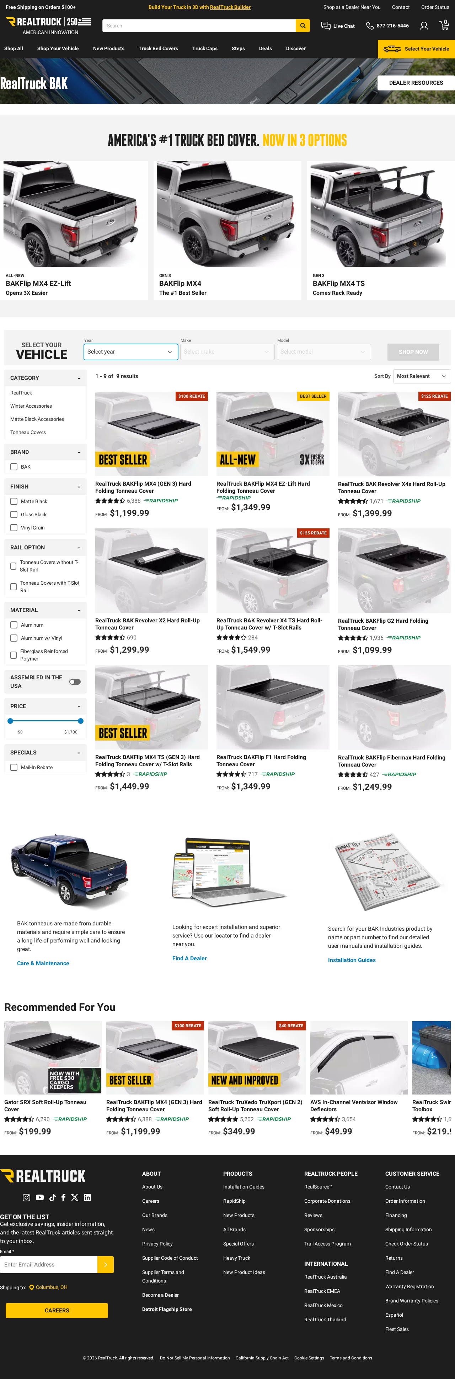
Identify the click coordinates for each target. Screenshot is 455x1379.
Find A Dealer (189, 958)
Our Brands (154, 1215)
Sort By (382, 376)
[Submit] (105, 1264)
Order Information (405, 1201)
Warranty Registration (409, 1286)
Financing (396, 1215)
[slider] (10, 721)
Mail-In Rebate (37, 767)
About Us (152, 1187)
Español (394, 1315)
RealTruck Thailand (325, 1319)
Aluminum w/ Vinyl (41, 638)
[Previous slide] (11, 1079)
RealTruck (21, 393)
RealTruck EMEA (322, 1291)
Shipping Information (408, 1229)
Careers (150, 1201)
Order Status (435, 7)
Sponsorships (319, 1229)
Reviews (313, 1215)
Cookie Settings (309, 1358)
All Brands (234, 1229)
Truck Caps (205, 48)
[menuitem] (13, 49)
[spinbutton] (20, 732)
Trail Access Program (327, 1244)
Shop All (13, 48)
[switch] (45, 681)
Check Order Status (406, 1244)
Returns (394, 1258)
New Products (108, 48)
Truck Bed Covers (158, 48)
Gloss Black (34, 514)
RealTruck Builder (230, 7)
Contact (401, 7)
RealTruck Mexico (323, 1305)
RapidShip (234, 1201)
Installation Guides (352, 960)
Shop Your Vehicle (58, 48)
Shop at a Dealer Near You (352, 7)
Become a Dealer (160, 1295)
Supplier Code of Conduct (170, 1258)
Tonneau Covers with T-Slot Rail (50, 586)
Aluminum (32, 625)
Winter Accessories (31, 406)
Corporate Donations (327, 1201)
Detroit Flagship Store (167, 1309)
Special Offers (238, 1244)
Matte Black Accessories (37, 419)
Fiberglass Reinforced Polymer (44, 655)
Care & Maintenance (43, 963)
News (148, 1229)
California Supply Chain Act (262, 1358)
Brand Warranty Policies (411, 1301)
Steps (238, 48)
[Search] (303, 25)
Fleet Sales (397, 1329)
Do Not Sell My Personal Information (195, 1358)
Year (88, 340)
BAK (26, 467)
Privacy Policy (157, 1244)
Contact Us (397, 1187)
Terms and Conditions (351, 1358)
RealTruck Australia (325, 1277)
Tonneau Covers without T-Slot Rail (49, 566)
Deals (265, 48)
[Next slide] (444, 1079)
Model (283, 340)
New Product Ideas (244, 1272)
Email (7, 1251)
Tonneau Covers (28, 432)
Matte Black (34, 501)
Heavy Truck (236, 1258)
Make (186, 340)
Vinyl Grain (33, 528)
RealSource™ (318, 1187)
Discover (296, 48)
